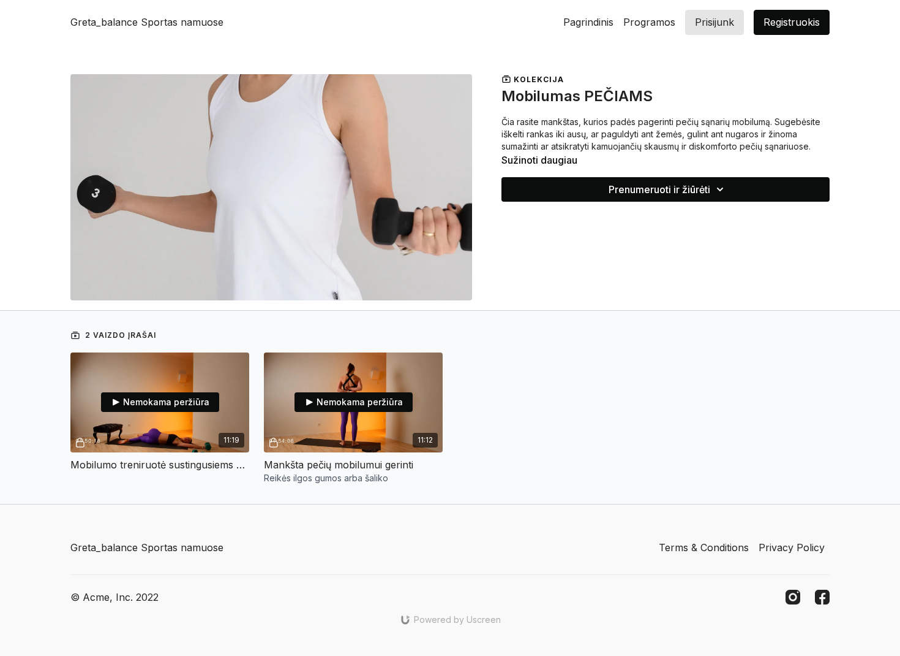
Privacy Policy (792, 547)
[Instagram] (793, 597)
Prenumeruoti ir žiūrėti (659, 189)
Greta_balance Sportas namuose (146, 22)
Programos (649, 22)
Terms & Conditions (704, 547)
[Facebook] (822, 597)
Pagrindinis (588, 22)
